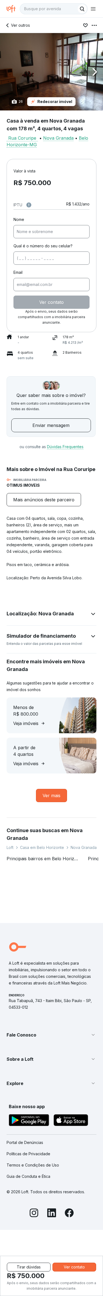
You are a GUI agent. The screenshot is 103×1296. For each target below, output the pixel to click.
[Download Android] (29, 1121)
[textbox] (54, 8)
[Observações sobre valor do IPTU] (28, 205)
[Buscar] (82, 8)
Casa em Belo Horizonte (42, 847)
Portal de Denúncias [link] (25, 1142)
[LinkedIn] (51, 1213)
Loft (10, 847)
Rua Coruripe (22, 138)
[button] (51, 71)
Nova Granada (58, 138)
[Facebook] (69, 1213)
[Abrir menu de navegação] (93, 8)
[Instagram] (34, 1213)
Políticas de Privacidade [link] (28, 1153)
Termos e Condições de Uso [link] (33, 1165)
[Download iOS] (71, 1121)
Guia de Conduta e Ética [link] (28, 1176)
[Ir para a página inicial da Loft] (13, 8)
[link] (44, 499)
